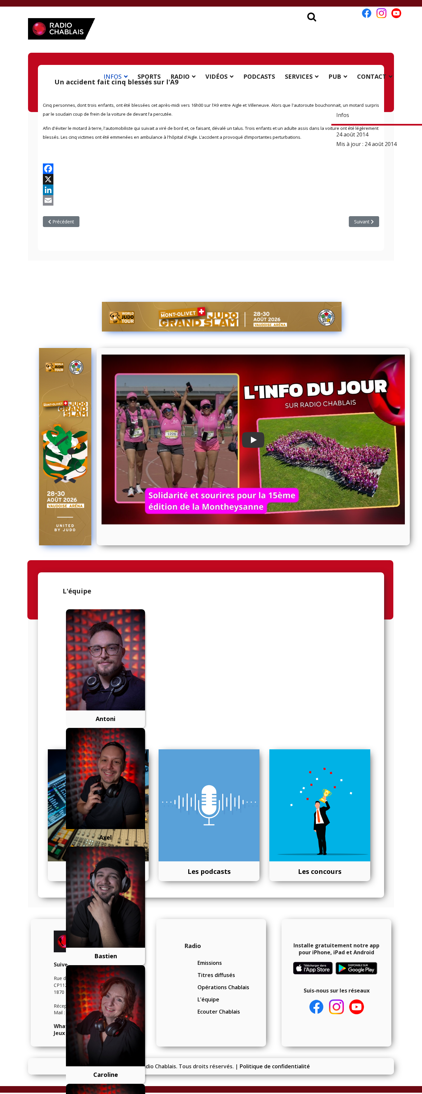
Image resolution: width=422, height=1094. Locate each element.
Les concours (320, 871)
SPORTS (149, 76)
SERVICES (299, 76)
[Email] (211, 200)
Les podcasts (209, 871)
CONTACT (371, 76)
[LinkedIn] (211, 190)
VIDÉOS (216, 76)
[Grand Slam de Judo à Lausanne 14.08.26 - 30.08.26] (222, 316)
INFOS (113, 76)
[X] (211, 179)
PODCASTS (259, 76)
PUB (334, 76)
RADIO (180, 76)
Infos (342, 115)
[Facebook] (211, 168)
